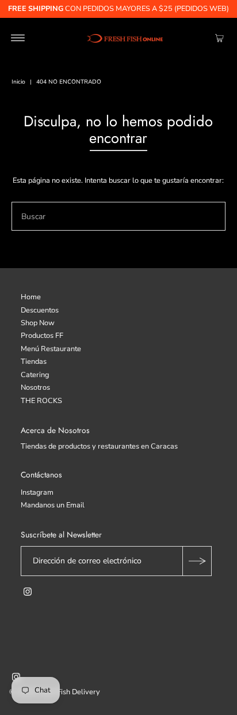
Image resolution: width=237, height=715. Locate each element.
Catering (35, 375)
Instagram (37, 492)
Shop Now (38, 323)
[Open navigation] (18, 38)
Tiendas (34, 361)
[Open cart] (219, 38)
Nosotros (35, 387)
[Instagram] (28, 593)
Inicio (18, 82)
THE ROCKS (41, 401)
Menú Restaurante (51, 349)
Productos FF (42, 335)
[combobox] (118, 216)
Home (31, 297)
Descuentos (40, 310)
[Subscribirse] (196, 561)
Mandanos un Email (53, 505)
